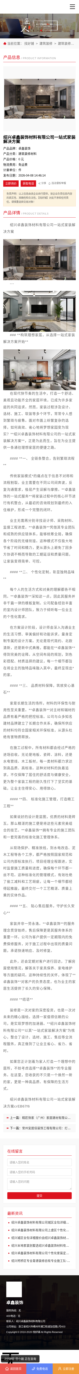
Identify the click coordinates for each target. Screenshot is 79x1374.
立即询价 (11, 183)
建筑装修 (46, 43)
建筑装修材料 (68, 43)
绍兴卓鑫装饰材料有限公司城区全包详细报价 (41, 1222)
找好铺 (29, 43)
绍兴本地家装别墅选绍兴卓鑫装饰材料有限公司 (43, 1245)
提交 (39, 1195)
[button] (38, 30)
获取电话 (28, 183)
